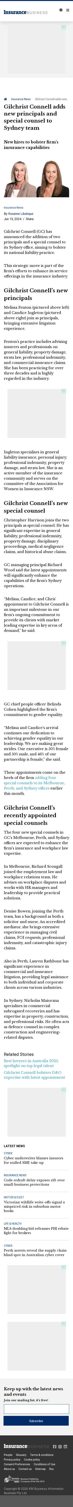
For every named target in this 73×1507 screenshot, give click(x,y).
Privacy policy (12, 1459)
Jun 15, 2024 (12, 219)
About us (9, 1469)
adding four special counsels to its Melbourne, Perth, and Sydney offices (34, 783)
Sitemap (40, 1469)
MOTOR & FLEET (14, 1197)
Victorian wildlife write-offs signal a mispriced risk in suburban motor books (34, 1206)
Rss (51, 1469)
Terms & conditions (42, 1454)
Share (30, 219)
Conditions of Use (44, 1464)
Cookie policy (32, 1459)
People (8, 1454)
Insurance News (21, 99)
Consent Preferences (17, 1464)
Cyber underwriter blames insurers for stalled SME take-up (33, 1160)
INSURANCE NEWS (15, 1175)
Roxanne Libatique (20, 214)
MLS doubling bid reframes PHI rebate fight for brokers (36, 1231)
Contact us (25, 1469)
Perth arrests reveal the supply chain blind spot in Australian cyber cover (35, 1252)
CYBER (8, 1153)
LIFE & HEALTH (12, 1223)
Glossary (21, 1454)
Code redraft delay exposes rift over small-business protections (34, 1182)
